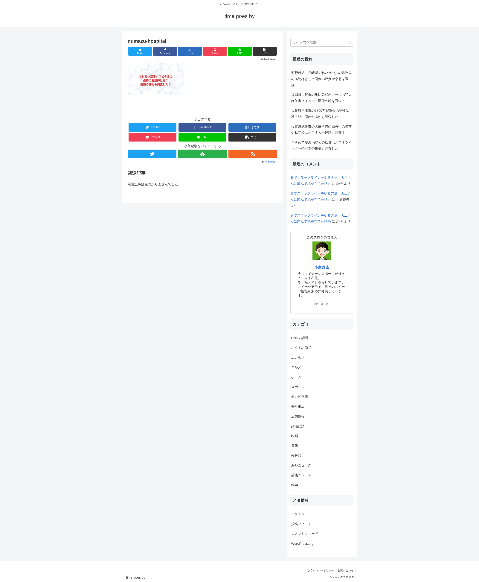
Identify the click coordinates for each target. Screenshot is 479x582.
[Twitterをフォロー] (152, 154)
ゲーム (296, 377)
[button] (265, 51)
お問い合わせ (345, 570)
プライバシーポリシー (321, 570)
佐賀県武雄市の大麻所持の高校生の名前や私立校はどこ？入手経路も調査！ (321, 129)
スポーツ (298, 387)
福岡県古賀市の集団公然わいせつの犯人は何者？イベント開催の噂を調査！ (321, 98)
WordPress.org (302, 543)
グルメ (296, 367)
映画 (294, 436)
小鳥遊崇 (321, 267)
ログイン (298, 514)
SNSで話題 (299, 338)
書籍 (294, 446)
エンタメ (298, 357)
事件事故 (298, 406)
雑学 (294, 485)
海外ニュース (301, 465)
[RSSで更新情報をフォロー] (252, 154)
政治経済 (298, 426)
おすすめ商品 (301, 347)
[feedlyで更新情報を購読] (202, 154)
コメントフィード (304, 534)
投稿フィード (301, 524)
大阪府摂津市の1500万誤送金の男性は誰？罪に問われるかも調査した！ (320, 113)
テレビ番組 (299, 397)
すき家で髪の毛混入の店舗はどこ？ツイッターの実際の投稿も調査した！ (321, 145)
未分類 (296, 456)
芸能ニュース (301, 475)
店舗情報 (298, 416)
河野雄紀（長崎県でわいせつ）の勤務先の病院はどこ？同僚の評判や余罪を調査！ (321, 79)
